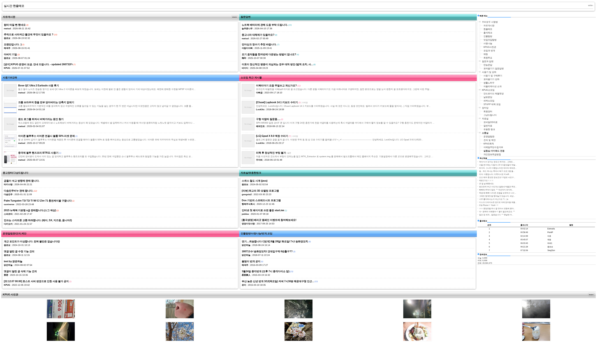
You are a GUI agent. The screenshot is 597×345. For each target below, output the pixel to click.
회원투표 (488, 57)
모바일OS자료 (490, 122)
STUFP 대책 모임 (492, 104)
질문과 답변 (487, 61)
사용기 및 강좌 (489, 72)
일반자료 (488, 125)
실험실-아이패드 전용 (494, 151)
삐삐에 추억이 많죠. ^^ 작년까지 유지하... (496, 190)
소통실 (485, 133)
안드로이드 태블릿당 (494, 93)
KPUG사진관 (490, 47)
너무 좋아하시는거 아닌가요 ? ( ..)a (493, 199)
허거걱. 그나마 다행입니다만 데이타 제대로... (497, 168)
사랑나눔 (488, 43)
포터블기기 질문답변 (494, 68)
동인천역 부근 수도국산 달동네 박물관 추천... (497, 187)
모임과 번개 (489, 50)
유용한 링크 (489, 129)
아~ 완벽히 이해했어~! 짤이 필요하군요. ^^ (497, 212)
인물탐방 (488, 36)
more (234, 17)
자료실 (485, 118)
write (590, 5)
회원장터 (488, 111)
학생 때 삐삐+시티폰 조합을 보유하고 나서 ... (497, 193)
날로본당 (488, 97)
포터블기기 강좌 (491, 79)
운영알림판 (489, 136)
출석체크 (488, 32)
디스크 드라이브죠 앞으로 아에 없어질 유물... (497, 202)
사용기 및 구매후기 (493, 75)
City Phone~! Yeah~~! (488, 205)
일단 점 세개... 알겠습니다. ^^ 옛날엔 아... (496, 215)
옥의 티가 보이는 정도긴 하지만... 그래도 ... (497, 162)
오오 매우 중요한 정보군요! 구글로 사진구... (497, 177)
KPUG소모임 (488, 90)
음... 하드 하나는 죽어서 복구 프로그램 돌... (497, 171)
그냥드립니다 (490, 115)
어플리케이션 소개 (493, 86)
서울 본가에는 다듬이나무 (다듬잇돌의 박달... (498, 165)
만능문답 (488, 65)
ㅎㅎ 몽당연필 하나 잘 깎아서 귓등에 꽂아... (497, 208)
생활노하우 (489, 83)
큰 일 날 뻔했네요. (486, 184)
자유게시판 (489, 25)
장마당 (485, 108)
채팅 (486, 54)
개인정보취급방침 (492, 154)
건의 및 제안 (490, 140)
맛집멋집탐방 (490, 40)
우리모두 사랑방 (490, 22)
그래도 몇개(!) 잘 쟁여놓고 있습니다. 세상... (497, 196)
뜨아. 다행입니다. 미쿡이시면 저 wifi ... (495, 174)
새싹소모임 (489, 100)
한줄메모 (488, 29)
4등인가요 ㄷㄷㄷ (486, 180)
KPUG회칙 (489, 143)
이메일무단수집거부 (493, 147)
